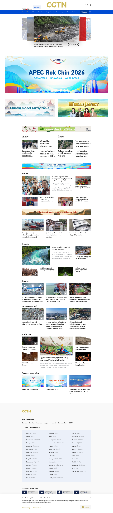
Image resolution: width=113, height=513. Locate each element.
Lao (52, 456)
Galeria (25, 244)
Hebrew (53, 433)
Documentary (62, 423)
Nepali (53, 468)
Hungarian (55, 440)
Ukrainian (78, 465)
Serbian (77, 443)
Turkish (76, 462)
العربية (46, 423)
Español (31, 423)
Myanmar (56, 465)
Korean (54, 452)
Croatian (32, 452)
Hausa (30, 478)
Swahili (77, 452)
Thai (75, 459)
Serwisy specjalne (30, 373)
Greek (31, 475)
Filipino (31, 465)
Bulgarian (32, 446)
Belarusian (33, 440)
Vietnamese (79, 471)
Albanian (31, 433)
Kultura (26, 334)
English (24, 423)
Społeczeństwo (29, 306)
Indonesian (56, 443)
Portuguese (56, 478)
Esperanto (33, 462)
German (31, 471)
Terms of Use (37, 508)
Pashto (76, 433)
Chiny (25, 137)
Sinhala (76, 446)
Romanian (78, 436)
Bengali (30, 443)
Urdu (75, 468)
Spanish (77, 449)
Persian (54, 471)
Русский (53, 423)
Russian (77, 440)
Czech (30, 456)
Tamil (75, 456)
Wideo (25, 173)
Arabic (30, 436)
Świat (60, 137)
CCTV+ (71, 423)
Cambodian (31, 449)
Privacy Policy (26, 508)
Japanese (54, 449)
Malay (55, 459)
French (31, 468)
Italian (53, 446)
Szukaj (85, 12)
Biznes (25, 281)
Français (39, 423)
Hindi (52, 436)
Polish (53, 475)
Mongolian (55, 462)
